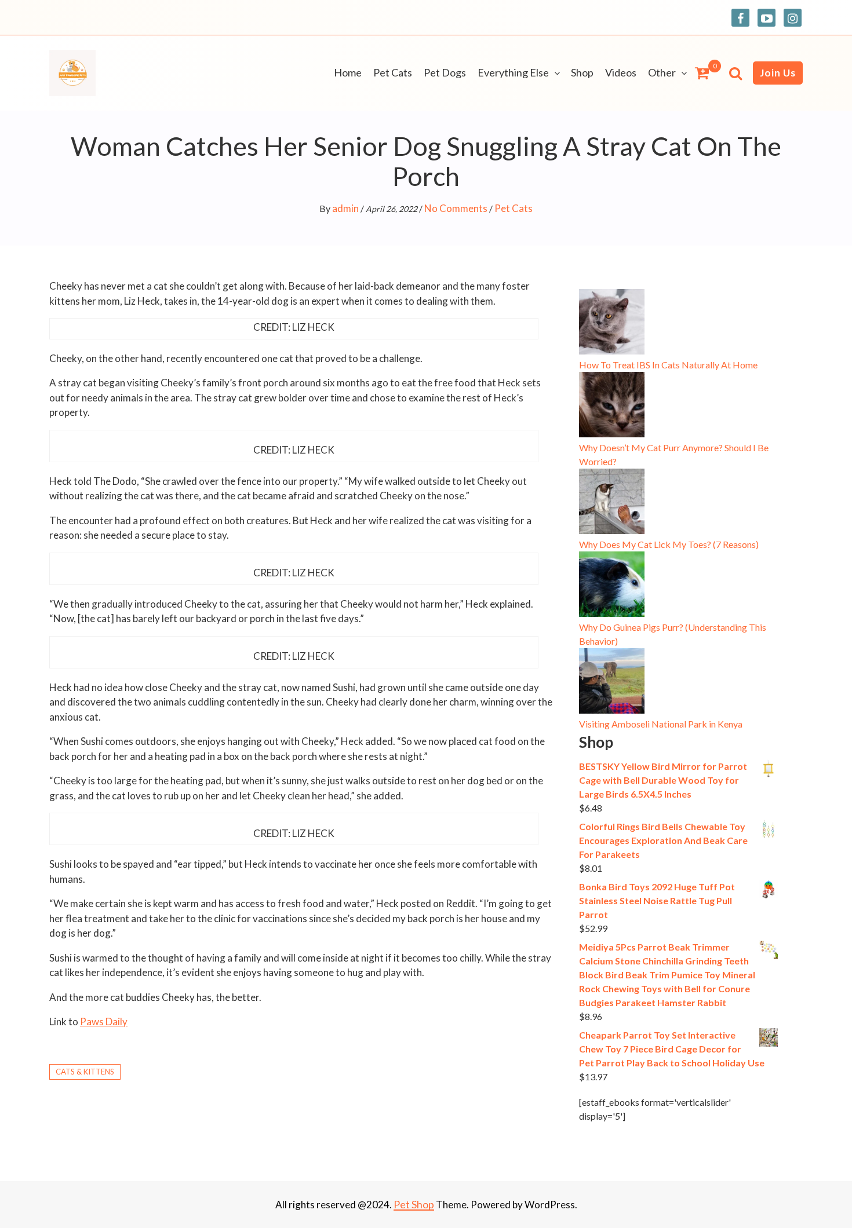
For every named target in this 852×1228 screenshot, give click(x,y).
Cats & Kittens (85, 1071)
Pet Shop (414, 1204)
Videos (620, 72)
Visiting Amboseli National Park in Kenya (660, 723)
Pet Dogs (445, 72)
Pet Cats (392, 72)
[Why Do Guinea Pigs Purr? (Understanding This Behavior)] (612, 585)
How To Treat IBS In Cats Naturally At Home (668, 364)
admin (345, 208)
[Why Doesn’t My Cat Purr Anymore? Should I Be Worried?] (612, 406)
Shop (582, 72)
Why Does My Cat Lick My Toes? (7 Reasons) (669, 544)
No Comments (455, 208)
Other (662, 72)
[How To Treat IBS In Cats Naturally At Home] (612, 323)
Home (348, 72)
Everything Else (513, 72)
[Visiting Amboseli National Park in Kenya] (612, 682)
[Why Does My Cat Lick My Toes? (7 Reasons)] (612, 503)
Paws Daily (104, 1021)
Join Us (778, 73)
